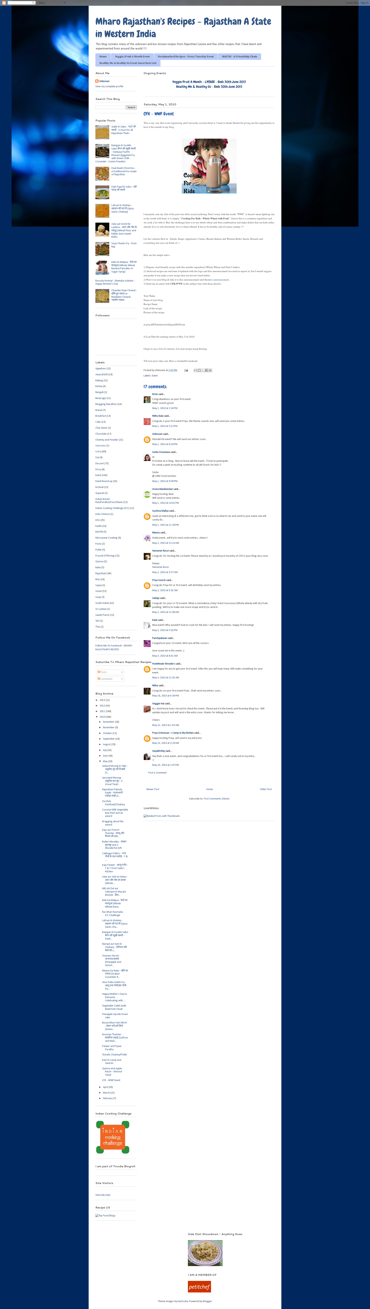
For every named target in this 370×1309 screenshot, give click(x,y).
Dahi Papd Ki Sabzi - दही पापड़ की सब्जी (124, 188)
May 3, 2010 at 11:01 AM (165, 677)
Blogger (207, 1301)
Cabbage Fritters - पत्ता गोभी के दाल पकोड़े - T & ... (115, 856)
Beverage (100, 398)
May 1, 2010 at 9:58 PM (164, 481)
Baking (99, 380)
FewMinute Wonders (163, 663)
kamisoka (183, 1301)
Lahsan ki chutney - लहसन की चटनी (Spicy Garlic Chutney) (122, 208)
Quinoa (99, 561)
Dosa (98, 469)
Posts (103, 672)
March (106, 1092)
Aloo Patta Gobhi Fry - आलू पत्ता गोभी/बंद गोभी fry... (114, 985)
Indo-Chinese (102, 514)
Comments (106, 679)
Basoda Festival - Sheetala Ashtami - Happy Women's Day (115, 282)
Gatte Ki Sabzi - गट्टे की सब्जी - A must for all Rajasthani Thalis (123, 130)
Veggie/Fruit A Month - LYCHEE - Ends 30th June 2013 (209, 82)
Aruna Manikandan (162, 489)
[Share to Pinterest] (210, 370)
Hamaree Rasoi (160, 550)
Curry (98, 451)
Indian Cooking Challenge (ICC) (112, 508)
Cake (98, 422)
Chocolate (101, 433)
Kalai (154, 620)
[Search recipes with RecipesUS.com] (105, 1215)
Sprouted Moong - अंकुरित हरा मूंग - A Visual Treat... (112, 781)
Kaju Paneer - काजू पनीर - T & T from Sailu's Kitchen (115, 868)
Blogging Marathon (106, 404)
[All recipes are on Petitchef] (199, 1291)
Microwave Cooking (106, 537)
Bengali (99, 392)
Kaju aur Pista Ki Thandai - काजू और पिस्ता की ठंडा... (113, 833)
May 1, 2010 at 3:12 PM (164, 426)
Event (155, 375)
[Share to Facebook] (207, 370)
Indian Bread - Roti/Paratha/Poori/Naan (109, 501)
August (107, 744)
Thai (97, 626)
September (109, 738)
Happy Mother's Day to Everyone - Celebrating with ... (114, 997)
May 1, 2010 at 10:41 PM (165, 503)
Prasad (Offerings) (105, 555)
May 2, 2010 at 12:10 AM (165, 543)
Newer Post (152, 789)
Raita (98, 567)
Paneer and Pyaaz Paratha (112, 1048)
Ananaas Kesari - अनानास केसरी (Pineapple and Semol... (111, 960)
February (108, 1098)
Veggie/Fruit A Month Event (132, 56)
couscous (100, 445)
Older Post (266, 789)
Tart (97, 620)
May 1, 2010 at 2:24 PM (164, 408)
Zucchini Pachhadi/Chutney (113, 803)
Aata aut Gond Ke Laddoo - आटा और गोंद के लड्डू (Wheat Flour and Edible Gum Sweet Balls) (124, 230)
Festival (99, 487)
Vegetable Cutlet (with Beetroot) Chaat (114, 1007)
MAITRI (99, 531)
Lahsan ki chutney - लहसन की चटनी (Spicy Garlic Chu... (114, 924)
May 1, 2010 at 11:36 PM (165, 525)
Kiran (155, 394)
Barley (98, 386)
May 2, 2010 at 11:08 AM (165, 612)
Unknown (157, 434)
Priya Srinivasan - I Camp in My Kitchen (173, 733)
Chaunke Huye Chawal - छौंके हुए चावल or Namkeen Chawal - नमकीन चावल (124, 295)
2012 (103, 705)
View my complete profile (109, 86)
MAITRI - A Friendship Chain (239, 56)
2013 (103, 700)
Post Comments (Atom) (216, 798)
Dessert (99, 463)
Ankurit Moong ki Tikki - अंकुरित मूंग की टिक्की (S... (115, 769)
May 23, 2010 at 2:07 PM (165, 765)
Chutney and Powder (106, 439)
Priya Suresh (159, 580)
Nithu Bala (157, 416)
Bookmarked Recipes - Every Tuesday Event (186, 56)
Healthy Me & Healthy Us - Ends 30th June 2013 (209, 86)
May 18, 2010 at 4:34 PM (165, 695)
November (109, 727)
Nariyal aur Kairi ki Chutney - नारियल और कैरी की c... (114, 947)
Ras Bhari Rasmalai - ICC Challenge (113, 914)
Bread (98, 410)
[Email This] (196, 370)
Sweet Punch (102, 615)
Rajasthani (101, 573)
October (108, 733)
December (109, 722)
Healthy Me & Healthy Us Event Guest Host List (127, 63)
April (105, 1087)
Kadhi (98, 526)
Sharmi (236, 123)
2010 (103, 717)
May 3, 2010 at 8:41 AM (165, 655)
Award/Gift (101, 374)
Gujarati (99, 493)
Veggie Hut (158, 703)
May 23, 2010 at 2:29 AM (165, 743)
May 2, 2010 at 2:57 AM (165, 572)
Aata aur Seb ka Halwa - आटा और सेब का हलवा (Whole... (115, 880)
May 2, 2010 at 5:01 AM (165, 590)
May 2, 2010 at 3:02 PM (164, 630)
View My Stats (103, 1195)
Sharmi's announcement (216, 279)
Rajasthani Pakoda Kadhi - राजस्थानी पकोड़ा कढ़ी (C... (112, 793)
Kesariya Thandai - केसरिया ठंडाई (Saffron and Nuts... (115, 1038)
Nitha (155, 685)
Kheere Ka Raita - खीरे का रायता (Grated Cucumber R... (115, 974)
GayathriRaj (158, 751)
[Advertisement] (137, 1238)
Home (103, 56)
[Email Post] (185, 370)
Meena (156, 532)
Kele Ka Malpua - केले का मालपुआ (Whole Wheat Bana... (114, 903)
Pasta (98, 543)
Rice (97, 579)
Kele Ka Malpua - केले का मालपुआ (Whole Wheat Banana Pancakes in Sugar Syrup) (124, 267)
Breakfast (100, 416)
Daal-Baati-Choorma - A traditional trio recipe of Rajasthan (124, 171)
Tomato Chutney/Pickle (114, 1054)
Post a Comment (157, 772)
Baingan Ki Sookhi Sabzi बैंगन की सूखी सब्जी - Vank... (115, 935)
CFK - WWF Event (111, 1080)
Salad (98, 585)
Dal (97, 457)
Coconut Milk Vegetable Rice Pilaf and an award (115, 813)
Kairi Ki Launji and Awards (111, 1062)
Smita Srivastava (161, 452)
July (105, 750)
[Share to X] (203, 370)
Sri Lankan (101, 609)
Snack (98, 591)
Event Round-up (103, 481)
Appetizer (100, 368)
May (105, 761)
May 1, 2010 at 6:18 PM (164, 444)
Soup (98, 597)
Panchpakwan (159, 638)
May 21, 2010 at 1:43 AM (165, 725)
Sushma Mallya (160, 511)
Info (97, 520)
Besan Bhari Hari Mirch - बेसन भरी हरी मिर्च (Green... (114, 1026)
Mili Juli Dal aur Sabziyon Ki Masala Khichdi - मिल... (114, 892)
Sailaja (155, 598)
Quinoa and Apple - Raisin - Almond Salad (112, 1072)
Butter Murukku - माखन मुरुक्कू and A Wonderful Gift (114, 845)
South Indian (102, 603)
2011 (103, 711)
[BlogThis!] (199, 370)
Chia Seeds (101, 428)
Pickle (98, 549)
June (105, 755)
